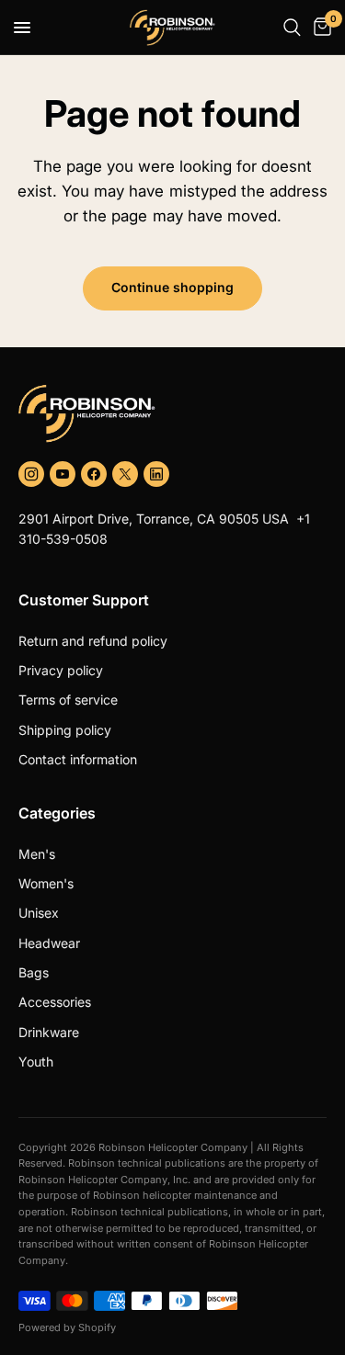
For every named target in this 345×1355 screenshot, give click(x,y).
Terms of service (68, 699)
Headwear (49, 943)
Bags (33, 972)
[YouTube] (62, 474)
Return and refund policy (92, 641)
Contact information (77, 759)
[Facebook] (94, 474)
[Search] (292, 27)
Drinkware (48, 1032)
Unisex (38, 912)
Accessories (54, 1002)
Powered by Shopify (67, 1327)
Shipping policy (64, 730)
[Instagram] (31, 474)
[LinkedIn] (156, 474)
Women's (46, 883)
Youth (35, 1061)
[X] (125, 474)
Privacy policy (60, 670)
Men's (36, 854)
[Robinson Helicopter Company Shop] (172, 413)
